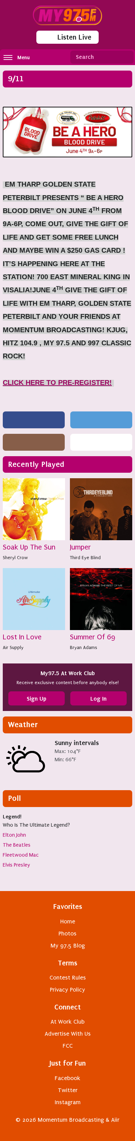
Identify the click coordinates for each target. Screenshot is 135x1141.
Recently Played (36, 464)
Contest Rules (68, 977)
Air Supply (13, 647)
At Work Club (67, 1021)
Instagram (68, 1102)
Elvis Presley (16, 865)
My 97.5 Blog (68, 945)
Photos (67, 933)
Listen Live (74, 37)
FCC (68, 1046)
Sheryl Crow (15, 557)
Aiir (115, 1120)
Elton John (14, 835)
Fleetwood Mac (21, 855)
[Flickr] (101, 442)
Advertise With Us (68, 1033)
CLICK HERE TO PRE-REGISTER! (57, 382)
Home (67, 921)
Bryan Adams (83, 647)
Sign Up (36, 698)
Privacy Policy (67, 989)
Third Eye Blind (85, 557)
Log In (98, 698)
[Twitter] (101, 419)
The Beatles (16, 845)
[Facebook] (34, 419)
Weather (23, 724)
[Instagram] (34, 442)
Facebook (67, 1078)
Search (125, 57)
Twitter (68, 1090)
